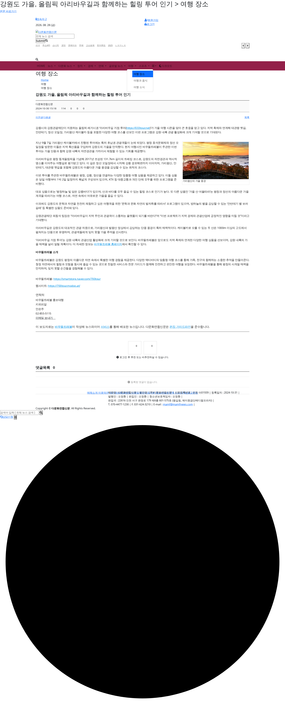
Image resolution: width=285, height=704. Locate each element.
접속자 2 (42, 19)
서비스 (105, 327)
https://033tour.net (138, 128)
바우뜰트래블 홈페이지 (108, 244)
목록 (246, 117)
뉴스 (51, 66)
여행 (131, 66)
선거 (38, 45)
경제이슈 (72, 45)
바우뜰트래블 (63, 327)
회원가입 (153, 20)
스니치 (55, 45)
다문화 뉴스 (65, 66)
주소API (46, 45)
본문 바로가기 (8, 11)
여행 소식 (139, 87)
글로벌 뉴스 (116, 66)
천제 (81, 45)
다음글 (47, 117)
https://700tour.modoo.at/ (64, 286)
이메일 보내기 (46, 318)
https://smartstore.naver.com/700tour (77, 279)
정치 (80, 66)
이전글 (39, 117)
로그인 (151, 24)
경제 (91, 66)
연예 (101, 66)
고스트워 (90, 45)
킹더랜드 (101, 45)
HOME (41, 66)
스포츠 (143, 66)
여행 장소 (139, 74)
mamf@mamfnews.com (178, 404)
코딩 (63, 45)
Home (44, 80)
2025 (110, 45)
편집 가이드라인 (180, 327)
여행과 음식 (140, 80)
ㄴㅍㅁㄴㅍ (120, 45)
